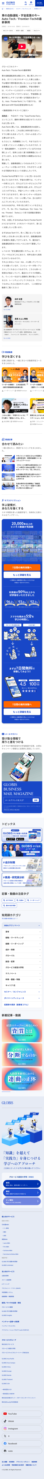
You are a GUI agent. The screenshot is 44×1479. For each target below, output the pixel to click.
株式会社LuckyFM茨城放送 (10, 1402)
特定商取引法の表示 (18, 1465)
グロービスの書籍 (7, 1307)
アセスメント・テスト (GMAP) (11, 1288)
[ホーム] (2, 9)
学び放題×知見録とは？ (9, 919)
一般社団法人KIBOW (8, 1394)
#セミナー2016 (8, 30)
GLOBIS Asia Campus (8, 1363)
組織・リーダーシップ (15, 943)
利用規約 (11, 1462)
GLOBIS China (6, 1367)
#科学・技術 (20, 30)
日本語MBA (5, 1225)
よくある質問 (6, 1465)
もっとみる (7, 309)
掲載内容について (31, 1465)
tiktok (11, 1421)
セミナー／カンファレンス (23, 9)
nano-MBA (6, 1243)
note (10, 1450)
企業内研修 (5, 1276)
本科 (17, 1184)
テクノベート (11, 973)
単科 (16, 1192)
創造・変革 (10, 961)
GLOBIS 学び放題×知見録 (9, 1262)
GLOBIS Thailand (7, 1379)
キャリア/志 (10, 985)
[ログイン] (31, 3)
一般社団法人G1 (7, 1389)
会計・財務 (10, 949)
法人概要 (4, 1462)
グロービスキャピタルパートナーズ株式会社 (15, 1353)
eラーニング (5, 1284)
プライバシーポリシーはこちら (11, 809)
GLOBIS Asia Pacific (8, 1359)
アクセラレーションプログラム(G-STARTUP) (15, 1330)
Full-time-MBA (7, 1250)
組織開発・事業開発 (8, 1296)
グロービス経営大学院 (15, 967)
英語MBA (5, 1239)
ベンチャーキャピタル (8, 1326)
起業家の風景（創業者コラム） (16, 1004)
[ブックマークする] (27, 384)
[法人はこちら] (39, 3)
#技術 (28, 30)
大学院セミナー (38, 9)
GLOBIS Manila (6, 1375)
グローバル (10, 955)
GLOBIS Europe (7, 1371)
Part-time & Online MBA (10, 1254)
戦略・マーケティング (15, 937)
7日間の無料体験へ (22, 567)
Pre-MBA (6, 1247)
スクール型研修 (6, 1280)
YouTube (12, 1413)
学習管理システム (7, 1292)
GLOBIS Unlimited (7, 1265)
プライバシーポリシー (23, 1462)
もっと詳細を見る (22, 574)
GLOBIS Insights (7, 1315)
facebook (12, 1443)
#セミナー (37, 30)
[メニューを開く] (3, 3)
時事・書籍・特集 (13, 979)
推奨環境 (34, 1462)
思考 (7, 931)
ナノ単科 (13, 1201)
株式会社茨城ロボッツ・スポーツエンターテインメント (19, 1398)
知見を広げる (10, 9)
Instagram (13, 1428)
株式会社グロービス (8, 1344)
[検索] (25, 3)
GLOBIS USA (6, 1384)
